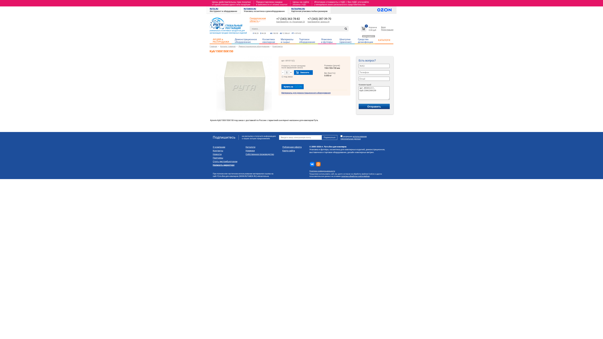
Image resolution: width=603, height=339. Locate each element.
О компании (219, 147)
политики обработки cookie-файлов (355, 176)
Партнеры (218, 158)
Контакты (218, 150)
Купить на (293, 86)
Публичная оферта (292, 147)
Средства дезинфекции (365, 40)
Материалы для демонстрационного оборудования (306, 93)
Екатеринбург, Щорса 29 (318, 22)
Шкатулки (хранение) (345, 40)
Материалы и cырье (287, 40)
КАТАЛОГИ (384, 40)
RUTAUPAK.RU (298, 9)
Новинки (250, 150)
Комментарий (365, 85)
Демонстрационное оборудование (246, 40)
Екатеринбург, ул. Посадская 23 (290, 22)
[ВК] (312, 164)
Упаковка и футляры (327, 40)
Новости (217, 154)
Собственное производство (260, 154)
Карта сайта (288, 150)
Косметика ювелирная (268, 40)
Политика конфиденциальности (322, 171)
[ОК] (318, 164)
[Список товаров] (369, 29)
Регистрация (387, 30)
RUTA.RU (214, 9)
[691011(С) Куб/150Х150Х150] (244, 118)
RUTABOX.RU (250, 9)
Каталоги (250, 147)
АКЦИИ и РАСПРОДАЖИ (221, 40)
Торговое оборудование (307, 40)
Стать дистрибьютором (225, 161)
